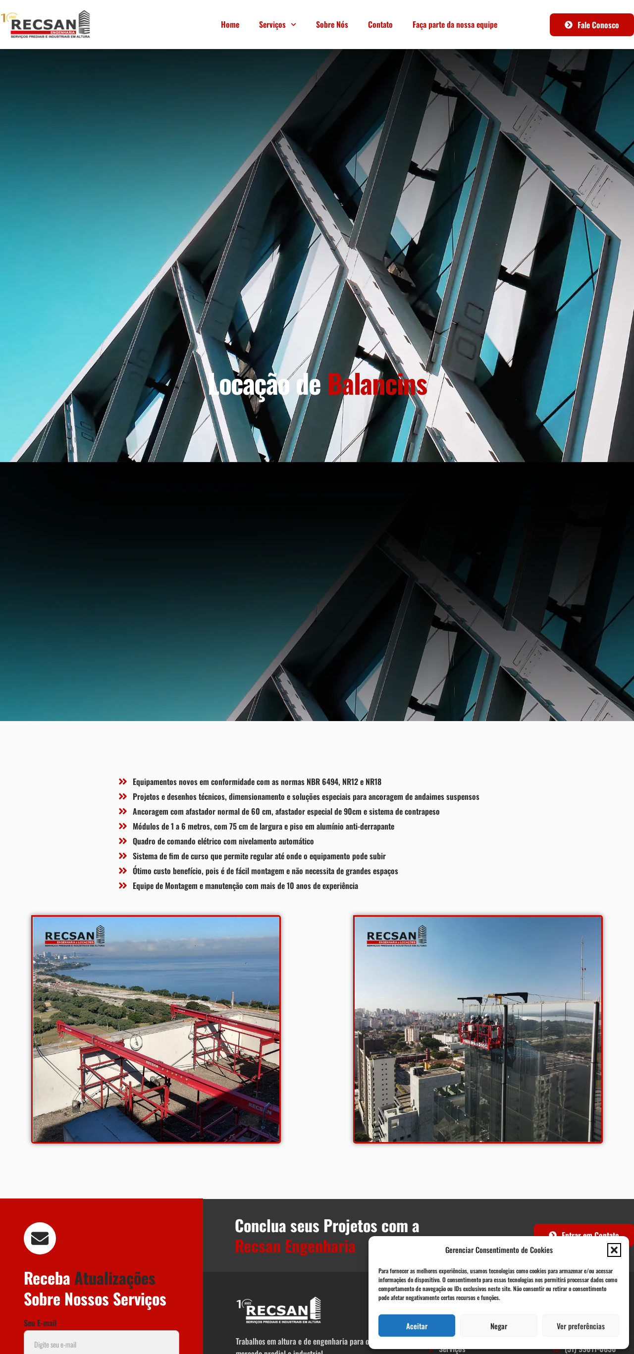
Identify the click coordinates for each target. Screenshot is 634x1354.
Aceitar (416, 1325)
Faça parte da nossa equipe (455, 24)
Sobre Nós (332, 24)
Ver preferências (581, 1325)
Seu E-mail (40, 1324)
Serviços (272, 24)
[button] (614, 1250)
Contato (380, 24)
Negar (498, 1325)
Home (230, 24)
